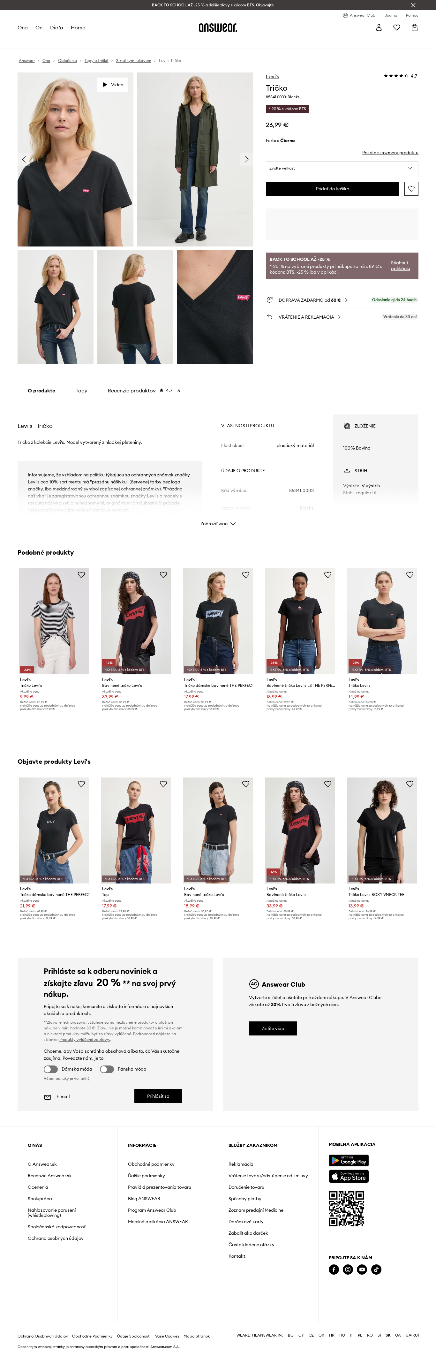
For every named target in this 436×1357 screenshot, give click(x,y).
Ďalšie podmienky (146, 1176)
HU (342, 1335)
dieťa (56, 27)
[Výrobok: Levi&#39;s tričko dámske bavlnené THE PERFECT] (218, 621)
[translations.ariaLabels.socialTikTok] (376, 1270)
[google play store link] (349, 1160)
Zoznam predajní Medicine (256, 1210)
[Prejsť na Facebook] (334, 1269)
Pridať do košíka (333, 189)
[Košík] (414, 27)
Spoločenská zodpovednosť (57, 1227)
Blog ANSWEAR (144, 1199)
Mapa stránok (197, 1336)
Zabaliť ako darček (248, 1233)
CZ (311, 1335)
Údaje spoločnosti (134, 1336)
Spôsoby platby (245, 1199)
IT (351, 1335)
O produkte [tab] (41, 390)
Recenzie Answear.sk (50, 1176)
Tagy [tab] (81, 390)
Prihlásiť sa (158, 1096)
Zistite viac (273, 1028)
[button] (342, 168)
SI (379, 1335)
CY (301, 1335)
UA (398, 1335)
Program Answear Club (152, 1210)
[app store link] (349, 1175)
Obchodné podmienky (151, 1164)
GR (321, 1335)
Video (117, 84)
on (38, 27)
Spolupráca (40, 1199)
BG (291, 1335)
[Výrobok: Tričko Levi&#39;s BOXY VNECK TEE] (382, 830)
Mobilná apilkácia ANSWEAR (158, 1221)
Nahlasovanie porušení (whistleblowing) (52, 1212)
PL (360, 1335)
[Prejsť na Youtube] (362, 1269)
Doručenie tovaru (246, 1187)
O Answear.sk (42, 1164)
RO (370, 1335)
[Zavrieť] (413, 5)
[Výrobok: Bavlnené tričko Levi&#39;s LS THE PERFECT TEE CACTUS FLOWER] (300, 621)
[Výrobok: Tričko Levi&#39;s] (54, 621)
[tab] (144, 390)
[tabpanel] (218, 464)
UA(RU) (412, 1335)
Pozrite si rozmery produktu (390, 152)
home (78, 27)
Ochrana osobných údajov (56, 1238)
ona (23, 27)
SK (388, 1335)
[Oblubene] (397, 27)
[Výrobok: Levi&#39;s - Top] (136, 830)
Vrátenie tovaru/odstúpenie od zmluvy (268, 1176)
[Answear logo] (218, 27)
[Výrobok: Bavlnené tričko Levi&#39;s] (136, 621)
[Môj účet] (379, 27)
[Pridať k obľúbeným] (411, 189)
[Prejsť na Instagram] (348, 1269)
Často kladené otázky (251, 1244)
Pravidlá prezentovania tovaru (159, 1187)
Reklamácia (241, 1164)
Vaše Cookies (167, 1336)
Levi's (272, 76)
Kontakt (237, 1256)
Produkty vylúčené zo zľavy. (84, 1039)
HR (332, 1335)
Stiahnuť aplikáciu (400, 265)
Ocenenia (38, 1187)
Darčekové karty (246, 1221)
